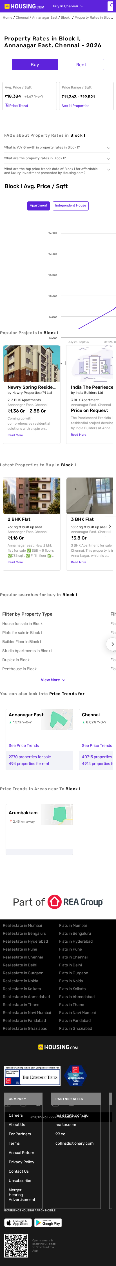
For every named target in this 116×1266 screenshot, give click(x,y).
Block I (66, 18)
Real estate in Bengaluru (24, 933)
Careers (16, 1115)
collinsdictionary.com (74, 1143)
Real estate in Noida (20, 981)
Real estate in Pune (20, 949)
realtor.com (65, 1124)
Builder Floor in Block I (21, 641)
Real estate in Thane (21, 1004)
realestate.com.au (71, 1115)
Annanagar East (44, 18)
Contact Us (19, 1171)
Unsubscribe (20, 1180)
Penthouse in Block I (20, 669)
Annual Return (21, 1152)
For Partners (20, 1134)
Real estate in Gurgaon (23, 973)
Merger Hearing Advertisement (22, 1195)
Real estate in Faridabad (24, 1020)
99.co (60, 1134)
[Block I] (110, 6)
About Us (17, 1124)
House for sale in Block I (23, 623)
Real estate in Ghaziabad (25, 1028)
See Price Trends (24, 745)
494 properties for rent (29, 763)
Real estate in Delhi (20, 965)
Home (7, 18)
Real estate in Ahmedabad (26, 996)
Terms (14, 1143)
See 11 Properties (75, 106)
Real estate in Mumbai (22, 925)
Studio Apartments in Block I (27, 650)
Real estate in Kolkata (22, 988)
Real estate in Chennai (23, 957)
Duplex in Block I (17, 659)
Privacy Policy (21, 1162)
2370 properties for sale (30, 757)
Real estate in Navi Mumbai (27, 1012)
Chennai (22, 18)
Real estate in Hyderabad (25, 941)
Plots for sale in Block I (22, 632)
